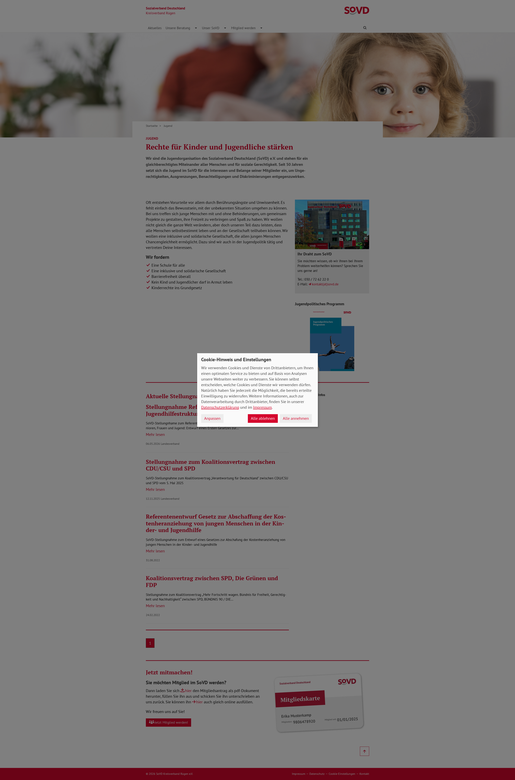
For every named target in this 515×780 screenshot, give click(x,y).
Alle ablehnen (263, 418)
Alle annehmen (296, 418)
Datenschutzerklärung (220, 407)
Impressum (262, 407)
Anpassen (212, 418)
